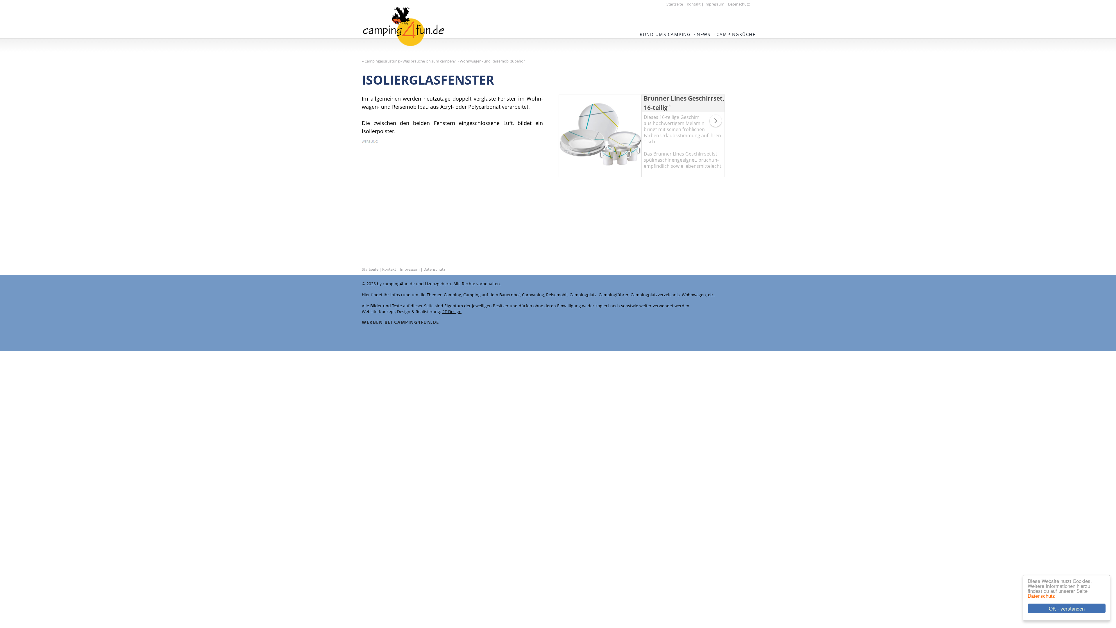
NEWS (703, 34)
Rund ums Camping (665, 34)
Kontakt (694, 4)
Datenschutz (1041, 595)
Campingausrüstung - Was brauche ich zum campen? (410, 61)
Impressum (714, 4)
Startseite (674, 4)
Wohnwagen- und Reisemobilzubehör (492, 61)
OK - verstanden (1067, 608)
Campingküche (735, 34)
